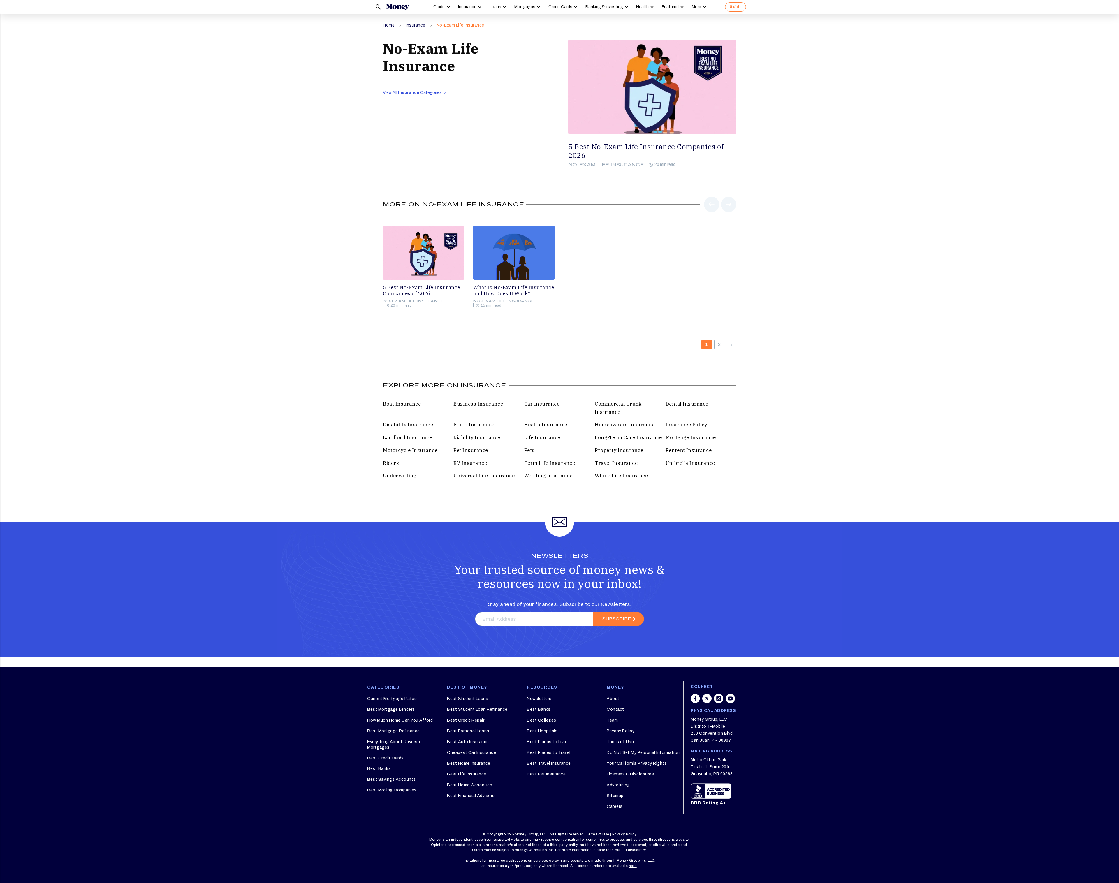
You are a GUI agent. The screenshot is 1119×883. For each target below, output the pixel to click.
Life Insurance (542, 437)
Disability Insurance (408, 424)
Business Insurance (478, 404)
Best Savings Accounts (391, 779)
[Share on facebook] (695, 698)
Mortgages (524, 7)
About (613, 698)
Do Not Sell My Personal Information (643, 752)
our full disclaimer (630, 850)
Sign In (735, 7)
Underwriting (399, 475)
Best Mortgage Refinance (393, 731)
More (696, 7)
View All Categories (413, 92)
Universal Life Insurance (484, 475)
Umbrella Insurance (690, 463)
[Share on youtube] (730, 698)
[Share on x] (707, 698)
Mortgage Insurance (691, 437)
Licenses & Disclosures (630, 774)
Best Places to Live (546, 742)
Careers (615, 806)
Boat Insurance (402, 404)
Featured (670, 7)
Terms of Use (620, 742)
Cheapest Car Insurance (471, 752)
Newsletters (539, 698)
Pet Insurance (470, 450)
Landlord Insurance (407, 437)
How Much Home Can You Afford (400, 720)
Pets (529, 450)
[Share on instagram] (718, 698)
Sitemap (615, 796)
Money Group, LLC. (531, 834)
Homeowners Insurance (624, 424)
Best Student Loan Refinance (477, 709)
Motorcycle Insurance (410, 450)
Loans (495, 7)
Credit (439, 7)
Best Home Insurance (468, 763)
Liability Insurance (476, 437)
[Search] (378, 7)
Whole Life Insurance (621, 475)
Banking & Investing (604, 7)
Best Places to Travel (549, 752)
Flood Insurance (474, 424)
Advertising (618, 785)
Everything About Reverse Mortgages (393, 744)
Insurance (467, 7)
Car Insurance (542, 404)
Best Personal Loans (468, 731)
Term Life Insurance (549, 463)
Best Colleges (541, 720)
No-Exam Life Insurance (460, 25)
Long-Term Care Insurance (628, 437)
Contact (615, 709)
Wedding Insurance (548, 475)
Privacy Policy (620, 731)
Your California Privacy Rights (637, 763)
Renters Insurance (689, 450)
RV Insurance (470, 463)
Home (389, 25)
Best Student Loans (467, 698)
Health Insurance (545, 424)
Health (642, 7)
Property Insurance (619, 450)
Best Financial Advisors (471, 796)
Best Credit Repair (465, 720)
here (633, 866)
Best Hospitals (542, 731)
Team (612, 720)
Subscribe (616, 618)
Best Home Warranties (469, 785)
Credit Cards (560, 7)
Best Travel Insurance (549, 763)
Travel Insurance (616, 463)
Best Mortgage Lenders (391, 709)
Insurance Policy (686, 424)
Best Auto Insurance (468, 742)
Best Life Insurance (466, 774)
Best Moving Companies (392, 790)
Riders (391, 463)
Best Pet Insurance (546, 774)
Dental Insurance (687, 404)
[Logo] (397, 7)
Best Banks (379, 768)
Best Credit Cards (385, 758)
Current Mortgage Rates (392, 698)
